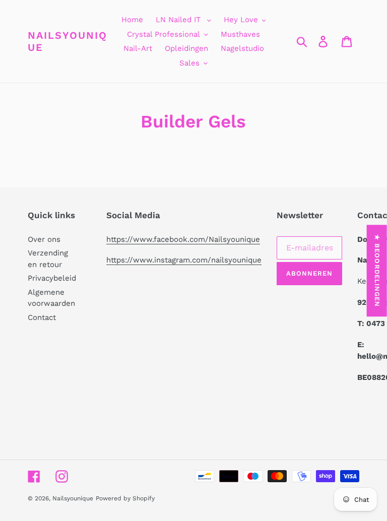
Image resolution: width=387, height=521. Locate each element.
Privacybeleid (52, 278)
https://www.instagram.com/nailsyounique (184, 260)
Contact (42, 317)
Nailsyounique (67, 41)
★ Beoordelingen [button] (377, 270)
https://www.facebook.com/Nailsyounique (183, 239)
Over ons (44, 239)
